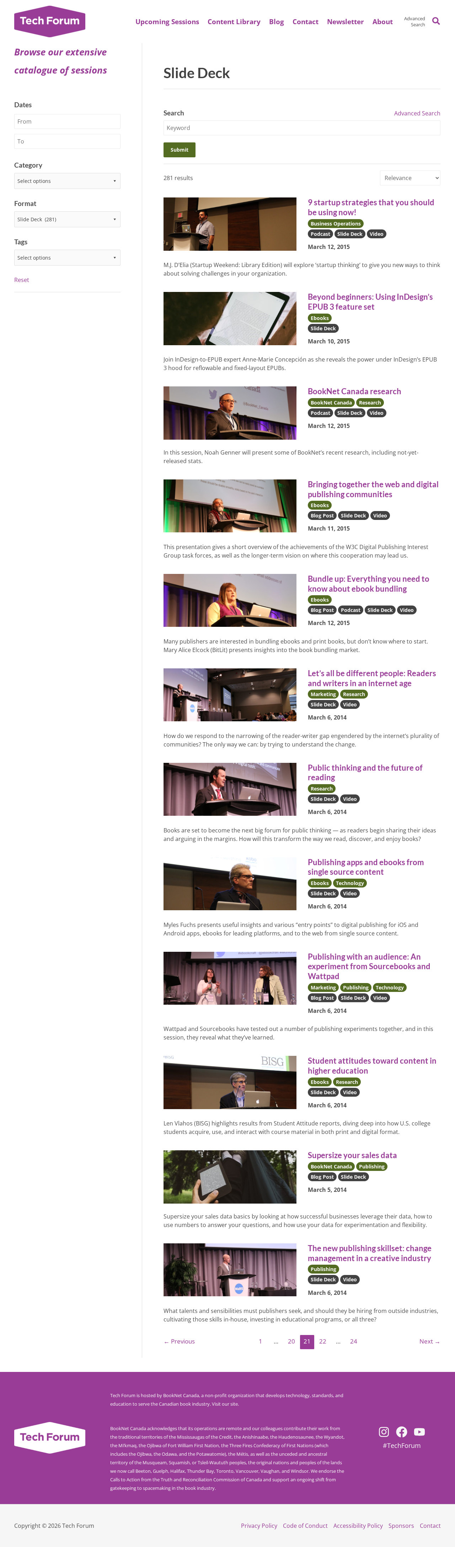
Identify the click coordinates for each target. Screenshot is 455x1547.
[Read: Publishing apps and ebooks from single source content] (230, 883)
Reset (21, 280)
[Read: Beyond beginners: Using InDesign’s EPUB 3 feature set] (230, 318)
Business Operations (336, 223)
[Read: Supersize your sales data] (230, 1176)
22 (322, 1341)
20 (291, 1341)
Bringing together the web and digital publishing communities (373, 489)
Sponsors (401, 1526)
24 (353, 1341)
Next (429, 1341)
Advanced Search (414, 21)
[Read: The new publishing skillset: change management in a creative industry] (230, 1269)
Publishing (356, 987)
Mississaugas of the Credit (204, 1437)
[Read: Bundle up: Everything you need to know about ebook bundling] (230, 600)
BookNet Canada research (354, 391)
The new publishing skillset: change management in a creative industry (370, 1253)
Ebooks (320, 318)
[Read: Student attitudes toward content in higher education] (230, 1082)
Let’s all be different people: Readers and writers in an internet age (372, 678)
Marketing (323, 694)
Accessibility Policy (358, 1526)
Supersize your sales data (352, 1155)
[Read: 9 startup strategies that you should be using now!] (230, 223)
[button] (382, 21)
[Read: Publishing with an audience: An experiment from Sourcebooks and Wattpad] (230, 978)
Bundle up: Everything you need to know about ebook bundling (368, 583)
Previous (179, 1341)
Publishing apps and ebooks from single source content (366, 867)
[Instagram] (384, 1432)
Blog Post (322, 515)
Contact (430, 1526)
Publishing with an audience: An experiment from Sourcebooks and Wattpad (369, 966)
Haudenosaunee (296, 1437)
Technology (350, 883)
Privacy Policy (259, 1526)
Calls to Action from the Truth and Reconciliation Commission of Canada (186, 1479)
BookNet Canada (331, 402)
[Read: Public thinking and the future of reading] (230, 789)
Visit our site (225, 1404)
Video (377, 233)
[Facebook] (401, 1432)
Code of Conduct (305, 1526)
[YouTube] (419, 1432)
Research (370, 402)
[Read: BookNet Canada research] (230, 412)
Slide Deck (350, 233)
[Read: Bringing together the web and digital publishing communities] (230, 505)
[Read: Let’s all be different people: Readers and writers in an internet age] (230, 694)
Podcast (320, 233)
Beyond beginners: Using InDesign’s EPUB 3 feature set (370, 301)
